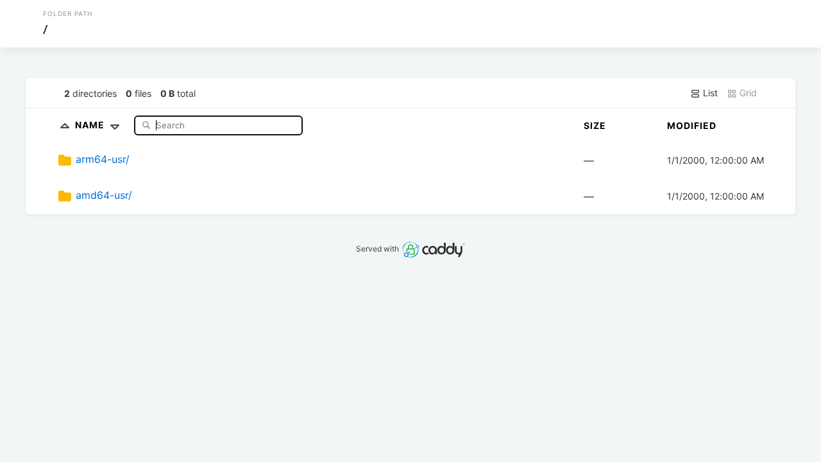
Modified (691, 125)
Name (91, 124)
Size (595, 125)
